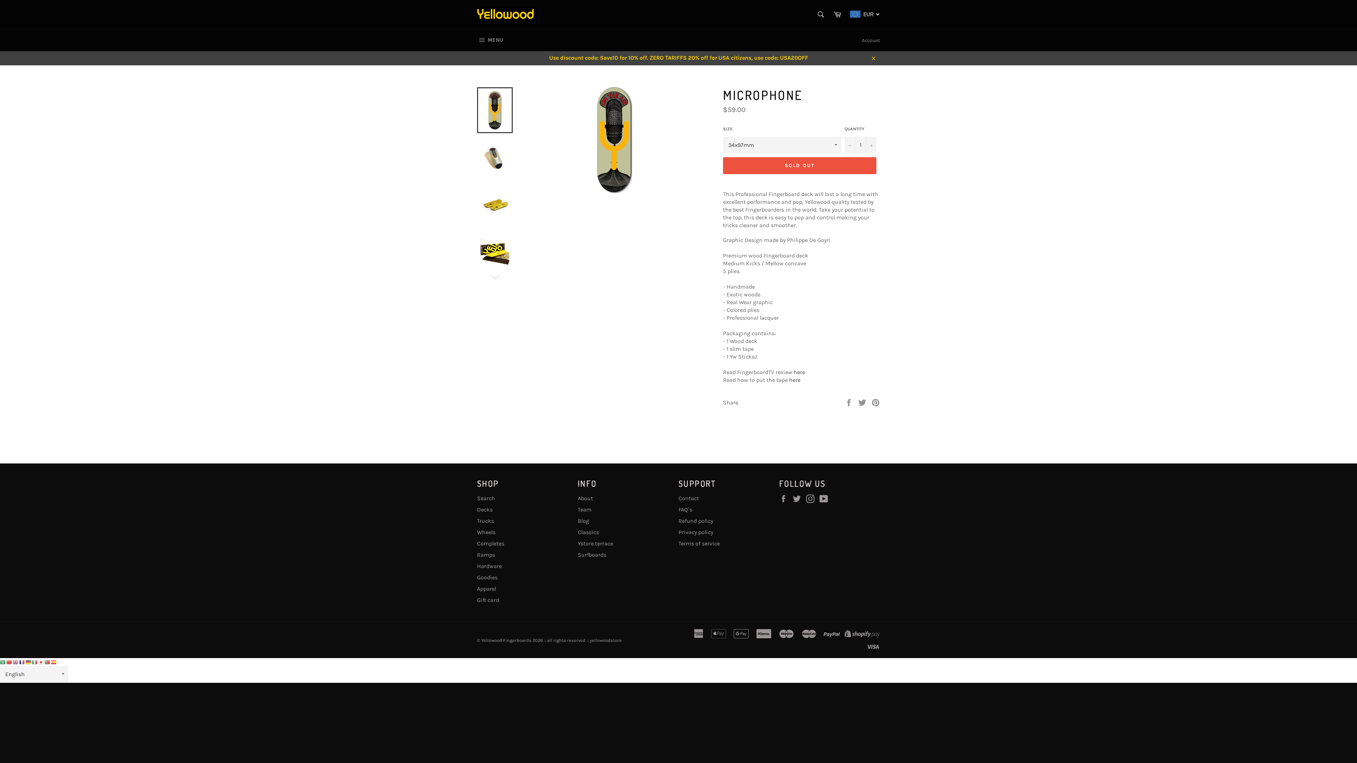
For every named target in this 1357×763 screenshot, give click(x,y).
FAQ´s (685, 509)
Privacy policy (695, 532)
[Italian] (35, 661)
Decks (485, 509)
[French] (22, 661)
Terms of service (699, 543)
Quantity (854, 128)
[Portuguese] (48, 661)
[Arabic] (3, 661)
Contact (688, 498)
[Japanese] (41, 661)
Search (486, 498)
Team (585, 509)
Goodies (487, 577)
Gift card (488, 600)
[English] (16, 661)
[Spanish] (54, 661)
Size (728, 128)
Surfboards (592, 554)
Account (871, 40)
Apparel (486, 588)
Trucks (485, 520)
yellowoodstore (606, 640)
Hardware (489, 566)
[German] (28, 661)
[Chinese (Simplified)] (9, 661)
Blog (583, 520)
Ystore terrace (595, 543)
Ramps (486, 554)
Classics (588, 532)
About (585, 498)
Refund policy (695, 520)
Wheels (486, 532)
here (799, 372)
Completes (490, 543)
